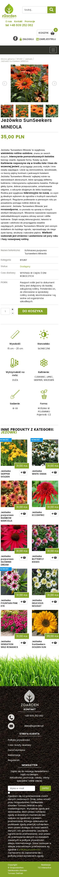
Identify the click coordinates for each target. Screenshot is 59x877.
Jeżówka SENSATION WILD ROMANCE (9, 644)
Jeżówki (9, 432)
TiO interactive (44, 867)
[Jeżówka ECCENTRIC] (45, 494)
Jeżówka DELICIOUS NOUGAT (37, 603)
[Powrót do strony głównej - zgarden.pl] (9, 11)
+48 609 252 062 (21, 25)
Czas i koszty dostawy (19, 745)
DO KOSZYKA (32, 311)
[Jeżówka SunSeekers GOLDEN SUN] (45, 623)
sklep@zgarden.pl (33, 726)
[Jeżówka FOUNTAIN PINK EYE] (14, 582)
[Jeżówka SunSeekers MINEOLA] (29, 83)
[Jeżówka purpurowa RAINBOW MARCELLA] (14, 494)
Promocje (30, 21)
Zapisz (45, 788)
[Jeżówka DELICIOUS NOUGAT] (45, 582)
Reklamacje (14, 755)
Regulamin (14, 760)
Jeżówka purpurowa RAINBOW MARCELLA (7, 517)
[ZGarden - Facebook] (15, 38)
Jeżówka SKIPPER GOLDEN (6, 474)
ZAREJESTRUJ (47, 39)
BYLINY (23, 260)
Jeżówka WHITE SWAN (39, 472)
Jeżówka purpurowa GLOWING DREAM (7, 560)
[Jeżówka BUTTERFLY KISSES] (45, 538)
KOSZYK (47, 32)
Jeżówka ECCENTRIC (38, 514)
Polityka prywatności (19, 740)
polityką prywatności (30, 849)
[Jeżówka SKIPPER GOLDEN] (14, 453)
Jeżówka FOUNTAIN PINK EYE (9, 603)
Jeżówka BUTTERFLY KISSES (38, 559)
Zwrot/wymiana (16, 750)
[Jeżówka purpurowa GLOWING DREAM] (14, 538)
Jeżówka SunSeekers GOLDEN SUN (39, 644)
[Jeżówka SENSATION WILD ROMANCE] (14, 623)
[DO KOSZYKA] (23, 472)
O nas (9, 21)
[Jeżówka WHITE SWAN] (45, 453)
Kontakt (18, 21)
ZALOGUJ (28, 39)
